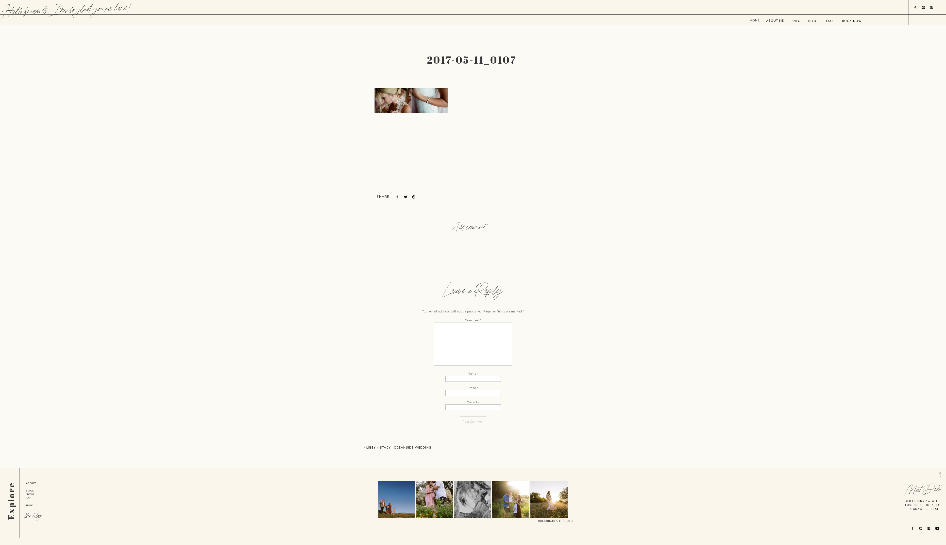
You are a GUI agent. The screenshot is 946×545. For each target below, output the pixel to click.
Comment (473, 320)
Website (473, 402)
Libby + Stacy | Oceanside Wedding (398, 448)
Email (473, 388)
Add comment (468, 227)
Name (473, 374)
